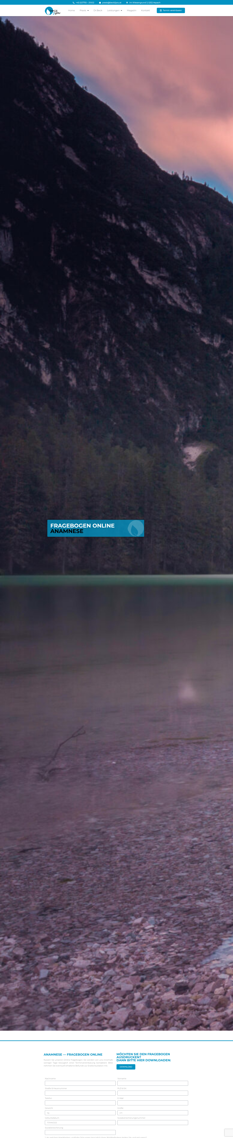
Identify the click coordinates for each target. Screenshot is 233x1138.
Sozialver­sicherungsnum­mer (131, 1118)
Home (71, 10)
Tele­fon (48, 1098)
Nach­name (50, 1079)
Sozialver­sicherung (54, 1128)
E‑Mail (120, 1098)
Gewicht (49, 1108)
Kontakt (145, 10)
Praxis (83, 10)
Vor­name (121, 1079)
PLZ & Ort (121, 1089)
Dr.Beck (98, 10)
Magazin (131, 10)
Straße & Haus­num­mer (56, 1089)
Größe (120, 1108)
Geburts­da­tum (52, 1118)
